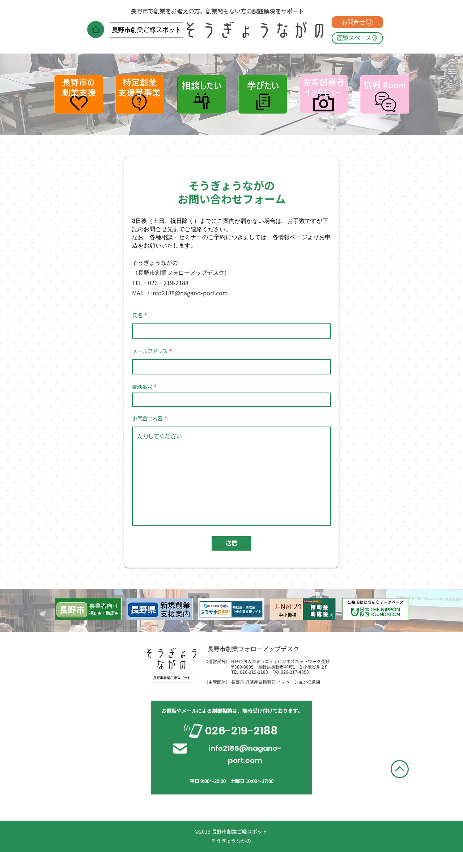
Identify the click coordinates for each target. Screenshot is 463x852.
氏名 (137, 315)
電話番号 (142, 387)
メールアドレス (149, 351)
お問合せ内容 (147, 418)
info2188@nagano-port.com (189, 292)
